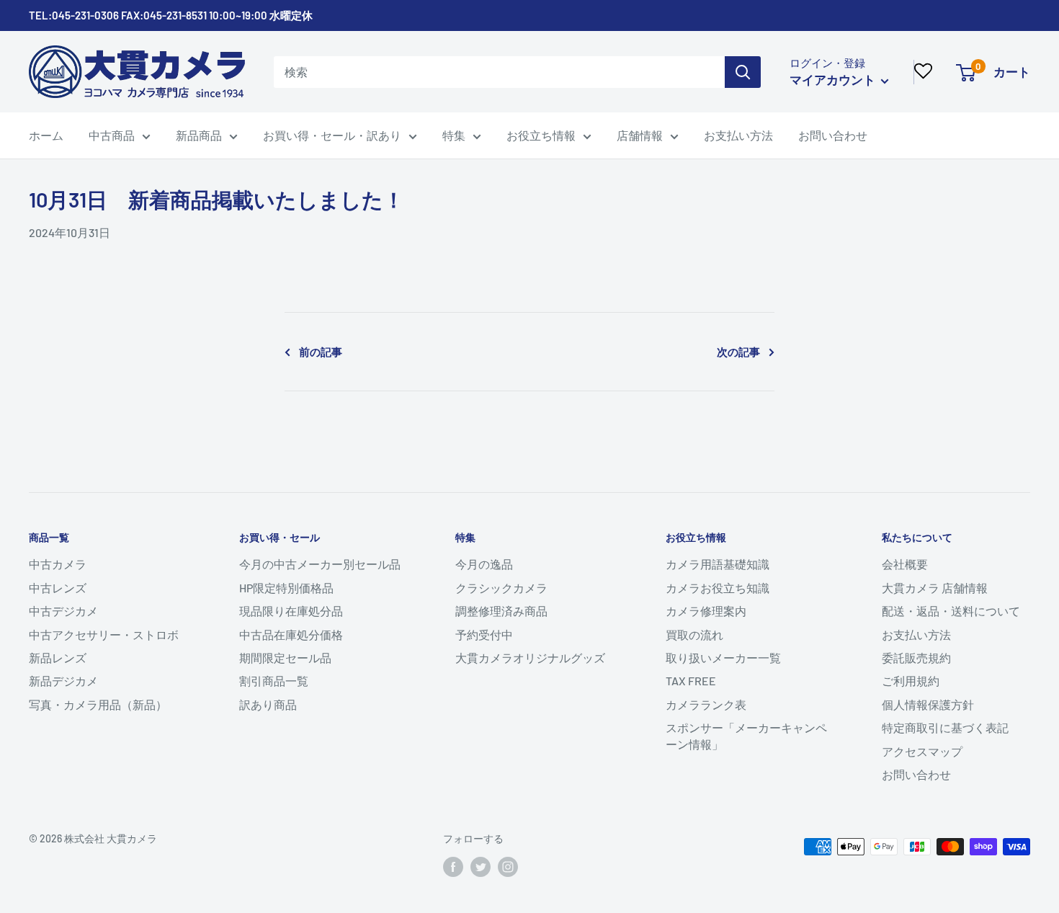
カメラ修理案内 (706, 611)
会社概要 (905, 564)
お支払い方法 (738, 135)
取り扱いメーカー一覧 (723, 657)
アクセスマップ (922, 751)
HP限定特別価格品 (286, 587)
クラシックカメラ (501, 587)
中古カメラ (57, 564)
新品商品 (199, 135)
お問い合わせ (832, 135)
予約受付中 (484, 634)
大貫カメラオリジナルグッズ (530, 657)
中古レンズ (57, 587)
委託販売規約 (916, 657)
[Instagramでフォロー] (508, 867)
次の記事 (738, 351)
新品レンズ (57, 657)
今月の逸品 (484, 564)
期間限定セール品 (285, 657)
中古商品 (112, 135)
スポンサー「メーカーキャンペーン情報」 (746, 735)
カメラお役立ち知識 (717, 587)
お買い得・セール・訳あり (332, 135)
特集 (453, 135)
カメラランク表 (706, 704)
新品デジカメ (63, 680)
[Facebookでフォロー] (453, 867)
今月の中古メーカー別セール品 (320, 564)
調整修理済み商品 (501, 611)
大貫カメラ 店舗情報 (935, 587)
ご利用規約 (910, 680)
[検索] (743, 72)
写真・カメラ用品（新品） (98, 704)
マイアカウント (833, 79)
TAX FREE (691, 680)
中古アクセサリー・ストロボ (104, 634)
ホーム (46, 135)
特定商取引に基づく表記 (945, 727)
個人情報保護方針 (928, 704)
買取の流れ (694, 634)
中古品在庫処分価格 (291, 634)
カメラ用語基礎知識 (717, 564)
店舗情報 (640, 135)
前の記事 (320, 351)
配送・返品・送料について (951, 611)
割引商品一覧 (273, 680)
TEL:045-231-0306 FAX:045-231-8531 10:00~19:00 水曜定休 (171, 15)
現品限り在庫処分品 (291, 611)
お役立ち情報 (541, 135)
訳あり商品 (268, 704)
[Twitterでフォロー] (480, 867)
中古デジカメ (63, 611)
